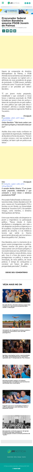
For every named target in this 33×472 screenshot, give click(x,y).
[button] (3, 30)
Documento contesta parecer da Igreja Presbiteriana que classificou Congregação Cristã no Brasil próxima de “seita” (16, 433)
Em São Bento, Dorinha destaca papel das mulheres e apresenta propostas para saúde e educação (16, 306)
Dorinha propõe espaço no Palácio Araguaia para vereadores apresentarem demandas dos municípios (16, 382)
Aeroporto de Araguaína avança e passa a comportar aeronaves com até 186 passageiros (16, 331)
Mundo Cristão (10, 456)
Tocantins (24, 456)
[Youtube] (29, 3)
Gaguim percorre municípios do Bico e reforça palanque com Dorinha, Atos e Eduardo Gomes (16, 407)
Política (15, 456)
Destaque (19, 456)
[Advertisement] (16, 52)
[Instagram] (27, 3)
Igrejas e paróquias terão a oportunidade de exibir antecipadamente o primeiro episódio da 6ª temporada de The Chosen (16, 356)
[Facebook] (25, 3)
